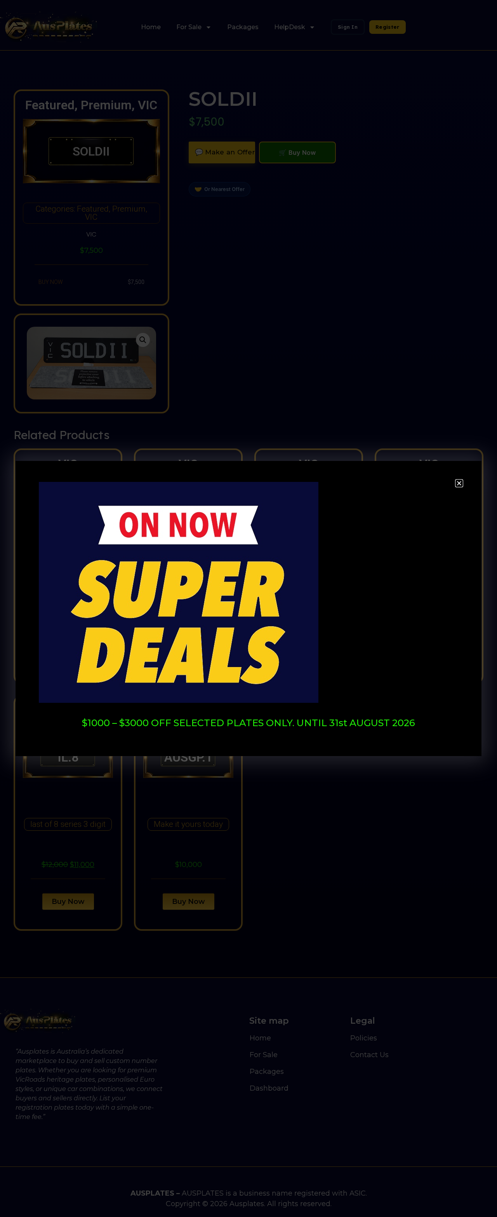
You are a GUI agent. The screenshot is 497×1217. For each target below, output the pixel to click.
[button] (459, 483)
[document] (248, 608)
